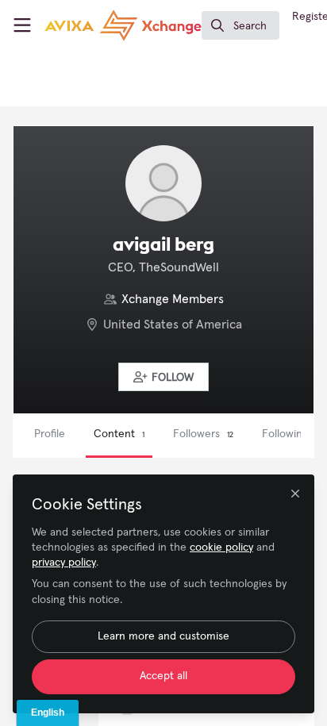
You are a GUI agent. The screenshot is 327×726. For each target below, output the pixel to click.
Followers (203, 434)
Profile (49, 434)
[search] (240, 25)
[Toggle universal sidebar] (22, 25)
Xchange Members (172, 299)
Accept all (163, 676)
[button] (163, 377)
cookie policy (221, 547)
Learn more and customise (163, 636)
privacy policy (64, 562)
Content (119, 434)
